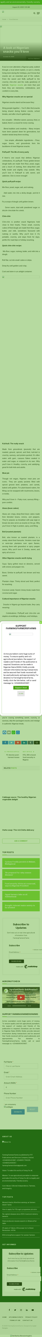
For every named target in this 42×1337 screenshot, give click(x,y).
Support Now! (21, 688)
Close (21, 693)
